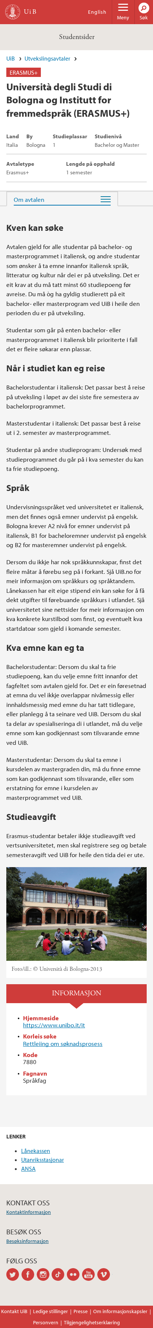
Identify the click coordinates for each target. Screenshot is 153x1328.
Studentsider (76, 37)
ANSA (28, 1168)
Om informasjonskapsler (120, 1311)
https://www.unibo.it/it (54, 1025)
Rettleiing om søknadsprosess (62, 1043)
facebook (29, 1274)
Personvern (45, 1322)
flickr (74, 1274)
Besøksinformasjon (27, 1241)
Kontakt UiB (14, 1311)
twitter (14, 1274)
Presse (81, 1311)
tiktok (59, 1274)
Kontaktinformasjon (28, 1212)
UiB (10, 58)
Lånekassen (35, 1150)
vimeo (105, 1274)
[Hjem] (12, 11)
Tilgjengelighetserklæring (92, 1322)
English (97, 12)
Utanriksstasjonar (42, 1159)
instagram (44, 1274)
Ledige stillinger (50, 1311)
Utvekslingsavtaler (47, 58)
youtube (89, 1274)
